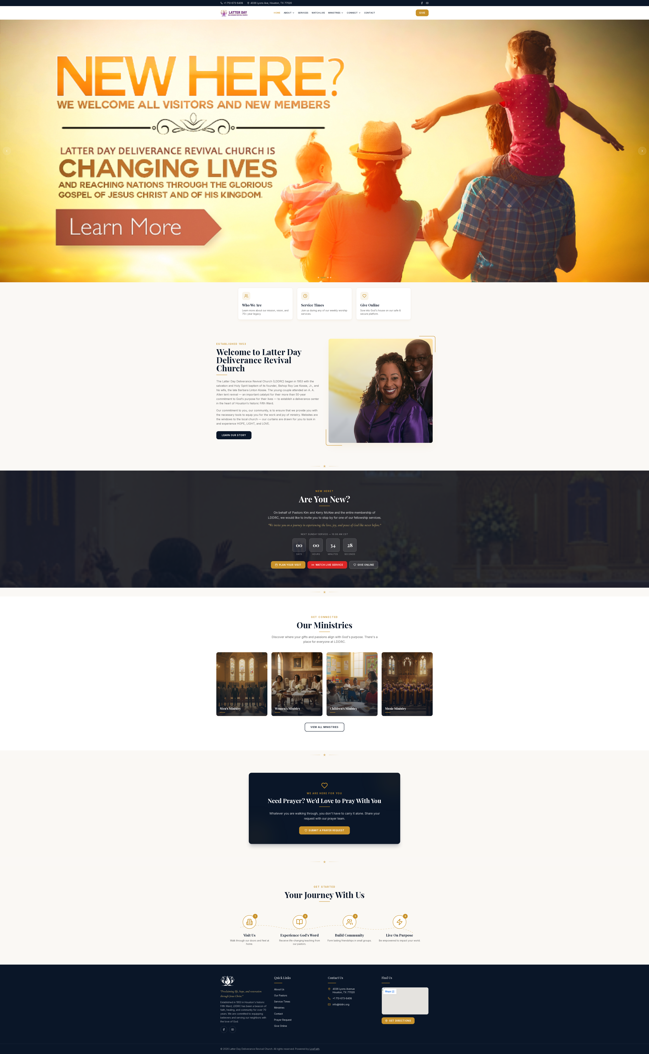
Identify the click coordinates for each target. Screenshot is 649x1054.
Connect (352, 12)
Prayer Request (283, 1019)
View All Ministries (324, 727)
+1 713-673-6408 (342, 998)
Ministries (334, 12)
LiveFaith (314, 1048)
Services (303, 12)
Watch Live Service (329, 564)
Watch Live (318, 12)
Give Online (365, 564)
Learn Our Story (234, 435)
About (288, 12)
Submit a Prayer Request (326, 830)
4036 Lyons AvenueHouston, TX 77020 (344, 990)
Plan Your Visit (290, 564)
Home (277, 12)
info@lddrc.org (341, 1004)
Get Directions (400, 1020)
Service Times (282, 1001)
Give (422, 12)
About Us (279, 989)
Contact (369, 12)
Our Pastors (280, 995)
